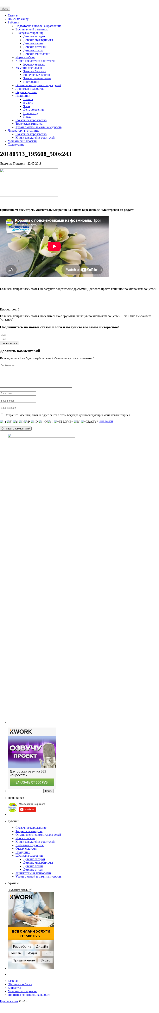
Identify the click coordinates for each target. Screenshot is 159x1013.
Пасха (27, 116)
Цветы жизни (9, 1001)
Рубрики (13, 22)
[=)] (3, 421)
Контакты (14, 987)
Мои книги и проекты (22, 141)
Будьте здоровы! (34, 64)
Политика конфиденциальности (29, 994)
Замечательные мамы (37, 78)
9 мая (26, 106)
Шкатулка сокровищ (29, 32)
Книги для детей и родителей (35, 60)
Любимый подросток (30, 88)
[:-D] (34, 421)
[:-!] (50, 421)
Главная (13, 15)
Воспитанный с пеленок (32, 29)
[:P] (27, 421)
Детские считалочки (36, 53)
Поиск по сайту (18, 19)
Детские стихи (33, 50)
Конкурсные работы (36, 74)
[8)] (9, 421)
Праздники (23, 95)
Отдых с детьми (26, 92)
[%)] (77, 421)
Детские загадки (34, 36)
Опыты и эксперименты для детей (38, 85)
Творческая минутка (29, 123)
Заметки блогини (34, 71)
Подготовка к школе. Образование (38, 26)
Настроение (31, 81)
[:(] (15, 421)
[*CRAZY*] (89, 421)
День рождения (33, 109)
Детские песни (33, 43)
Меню (5, 8)
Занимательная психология (33, 873)
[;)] (21, 421)
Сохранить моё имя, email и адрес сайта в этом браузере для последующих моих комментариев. (68, 415)
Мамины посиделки (29, 67)
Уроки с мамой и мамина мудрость (38, 127)
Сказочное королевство (31, 120)
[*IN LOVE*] (63, 421)
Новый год (30, 113)
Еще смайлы (106, 420)
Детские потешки (35, 46)
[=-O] (43, 421)
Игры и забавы (25, 57)
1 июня (28, 99)
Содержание (16, 144)
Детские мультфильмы (38, 39)
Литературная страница (23, 130)
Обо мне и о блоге (20, 984)
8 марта (28, 102)
